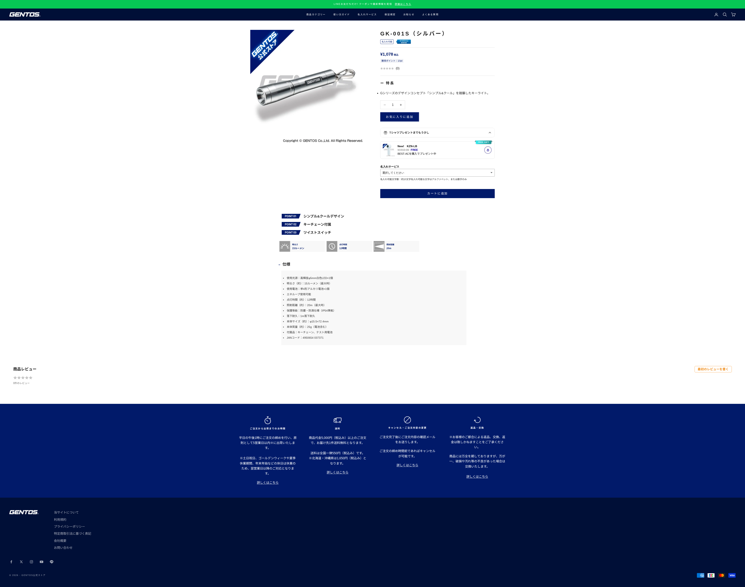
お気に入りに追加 (399, 116)
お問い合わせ (63, 547)
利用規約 (60, 519)
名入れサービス (367, 14)
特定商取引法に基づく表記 (72, 533)
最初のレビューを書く (713, 369)
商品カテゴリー (316, 14)
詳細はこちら (403, 4)
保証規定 (390, 14)
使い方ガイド (341, 14)
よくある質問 (430, 14)
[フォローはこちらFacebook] (11, 562)
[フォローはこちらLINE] (52, 562)
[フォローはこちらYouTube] (41, 562)
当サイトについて (66, 512)
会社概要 (60, 540)
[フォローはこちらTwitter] (21, 562)
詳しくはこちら (268, 482)
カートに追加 (437, 193)
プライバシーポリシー (69, 526)
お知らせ (408, 14)
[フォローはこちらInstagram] (31, 562)
